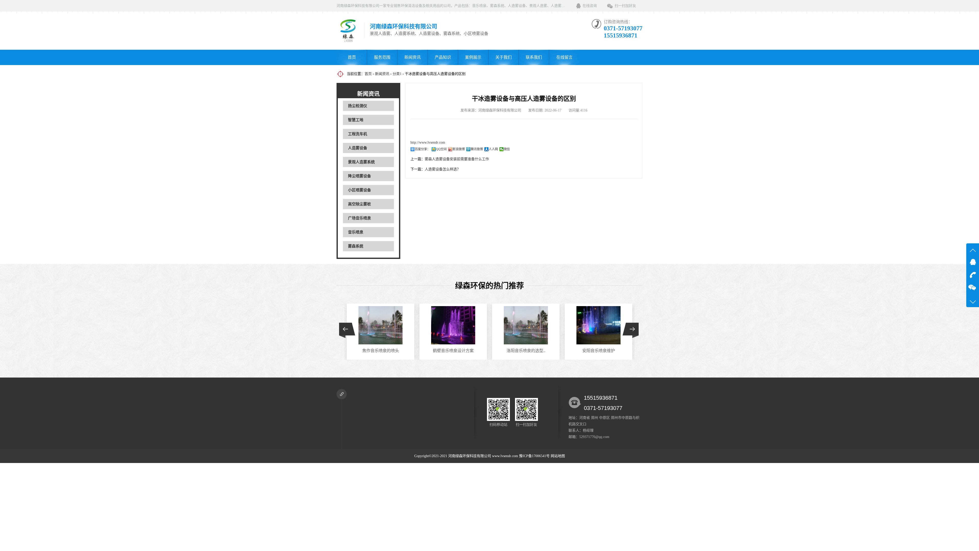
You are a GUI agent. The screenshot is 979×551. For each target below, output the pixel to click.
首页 (352, 57)
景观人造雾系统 (361, 162)
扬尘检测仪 (357, 106)
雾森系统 (355, 246)
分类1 (397, 74)
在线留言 (564, 57)
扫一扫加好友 (625, 6)
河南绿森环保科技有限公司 (469, 456)
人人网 (493, 149)
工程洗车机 (357, 134)
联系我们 (534, 57)
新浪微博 (459, 149)
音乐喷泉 (355, 232)
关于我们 (503, 57)
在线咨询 (590, 6)
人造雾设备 (357, 148)
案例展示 (473, 57)
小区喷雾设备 (359, 190)
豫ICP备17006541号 (535, 456)
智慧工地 (355, 120)
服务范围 (382, 57)
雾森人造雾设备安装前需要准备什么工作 (457, 159)
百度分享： (422, 149)
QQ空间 (441, 149)
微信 (507, 149)
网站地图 (558, 456)
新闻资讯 (412, 57)
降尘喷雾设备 (359, 176)
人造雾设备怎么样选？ (442, 169)
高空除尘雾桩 (359, 204)
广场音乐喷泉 (359, 218)
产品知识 (443, 57)
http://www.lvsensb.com (427, 142)
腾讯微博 (477, 149)
